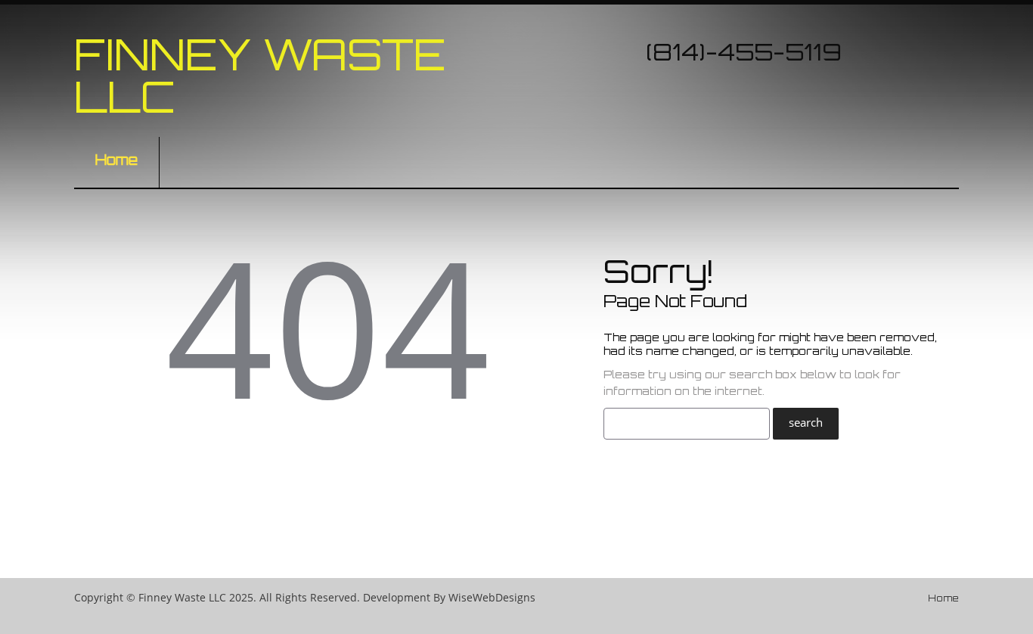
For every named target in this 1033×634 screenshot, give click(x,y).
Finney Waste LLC (260, 75)
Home (116, 159)
